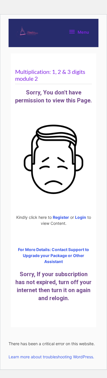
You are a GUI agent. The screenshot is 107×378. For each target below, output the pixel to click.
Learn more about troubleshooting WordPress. (51, 356)
